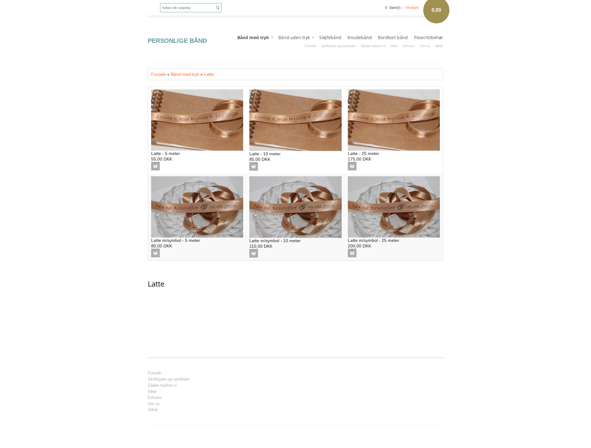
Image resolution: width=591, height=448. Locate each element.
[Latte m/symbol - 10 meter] (295, 206)
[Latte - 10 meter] (295, 119)
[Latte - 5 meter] (197, 119)
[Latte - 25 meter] (394, 119)
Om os (425, 46)
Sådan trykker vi (373, 46)
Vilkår (439, 46)
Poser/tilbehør (428, 37)
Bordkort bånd (393, 37)
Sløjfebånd (330, 37)
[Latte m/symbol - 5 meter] (197, 206)
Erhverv (409, 46)
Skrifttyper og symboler (338, 46)
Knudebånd (360, 37)
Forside (310, 46)
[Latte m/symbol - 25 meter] (394, 206)
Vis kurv (412, 8)
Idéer (394, 46)
